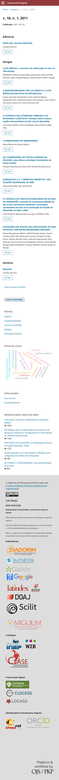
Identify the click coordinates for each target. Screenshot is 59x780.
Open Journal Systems (14, 287)
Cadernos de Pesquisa (17, 3)
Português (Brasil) (13, 333)
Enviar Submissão (14, 299)
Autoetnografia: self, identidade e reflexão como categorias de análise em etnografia (27, 454)
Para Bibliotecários (12, 402)
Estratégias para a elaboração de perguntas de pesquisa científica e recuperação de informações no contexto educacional (28, 432)
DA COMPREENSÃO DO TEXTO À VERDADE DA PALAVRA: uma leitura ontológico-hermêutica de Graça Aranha (27, 160)
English (7, 316)
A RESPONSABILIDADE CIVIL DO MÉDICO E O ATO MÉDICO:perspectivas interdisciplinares (27, 92)
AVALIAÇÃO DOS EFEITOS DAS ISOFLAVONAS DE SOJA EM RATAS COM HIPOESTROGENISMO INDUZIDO (29, 228)
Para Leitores (9, 398)
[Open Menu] (3, 3)
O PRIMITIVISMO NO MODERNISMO (20, 140)
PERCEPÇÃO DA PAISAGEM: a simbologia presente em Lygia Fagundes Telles (28, 444)
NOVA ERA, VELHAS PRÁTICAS (17, 43)
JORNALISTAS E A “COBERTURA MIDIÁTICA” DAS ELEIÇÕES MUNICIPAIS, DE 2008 (27, 181)
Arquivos (15, 9)
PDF (9, 52)
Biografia (7, 269)
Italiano (8, 329)
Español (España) (12, 320)
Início (5, 9)
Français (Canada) (13, 325)
